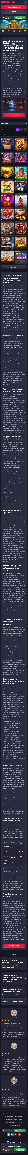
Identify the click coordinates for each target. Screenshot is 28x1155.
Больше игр (14, 267)
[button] (2, 24)
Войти (14, 11)
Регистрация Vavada (14, 945)
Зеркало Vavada (14, 115)
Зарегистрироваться (14, 7)
